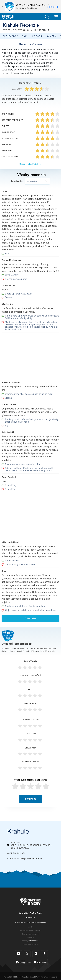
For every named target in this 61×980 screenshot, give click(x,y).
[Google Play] (23, 961)
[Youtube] (18, 953)
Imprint (30, 927)
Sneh (25, 36)
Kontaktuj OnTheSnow (30, 913)
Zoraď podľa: (17, 181)
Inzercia (30, 917)
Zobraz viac (30, 618)
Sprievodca (10, 36)
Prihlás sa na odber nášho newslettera (30, 922)
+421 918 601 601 (16, 853)
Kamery (51, 36)
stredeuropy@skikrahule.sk (24, 858)
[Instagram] (35, 953)
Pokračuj (30, 799)
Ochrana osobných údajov (30, 930)
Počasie (37, 36)
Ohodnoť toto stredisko (29, 163)
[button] (47, 17)
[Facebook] (44, 953)
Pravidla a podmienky (30, 934)
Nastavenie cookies (30, 944)
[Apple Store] (40, 961)
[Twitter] (27, 953)
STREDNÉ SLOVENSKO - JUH (19, 30)
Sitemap (30, 937)
